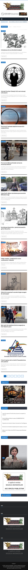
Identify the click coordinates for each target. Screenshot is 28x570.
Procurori (3, 31)
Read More (4, 56)
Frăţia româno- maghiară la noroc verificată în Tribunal (11, 259)
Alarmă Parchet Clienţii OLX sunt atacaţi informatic (13, 92)
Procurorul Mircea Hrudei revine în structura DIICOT (11, 163)
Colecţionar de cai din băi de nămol (11, 50)
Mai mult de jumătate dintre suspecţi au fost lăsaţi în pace (13, 325)
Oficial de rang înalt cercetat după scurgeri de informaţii (13, 293)
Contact (14, 563)
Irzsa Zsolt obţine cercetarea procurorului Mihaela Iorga (13, 194)
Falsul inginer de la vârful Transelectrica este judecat (13, 360)
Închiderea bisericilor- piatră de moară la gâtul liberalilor (13, 228)
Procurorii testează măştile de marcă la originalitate (12, 127)
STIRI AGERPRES (6, 495)
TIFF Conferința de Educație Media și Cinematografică (11, 461)
